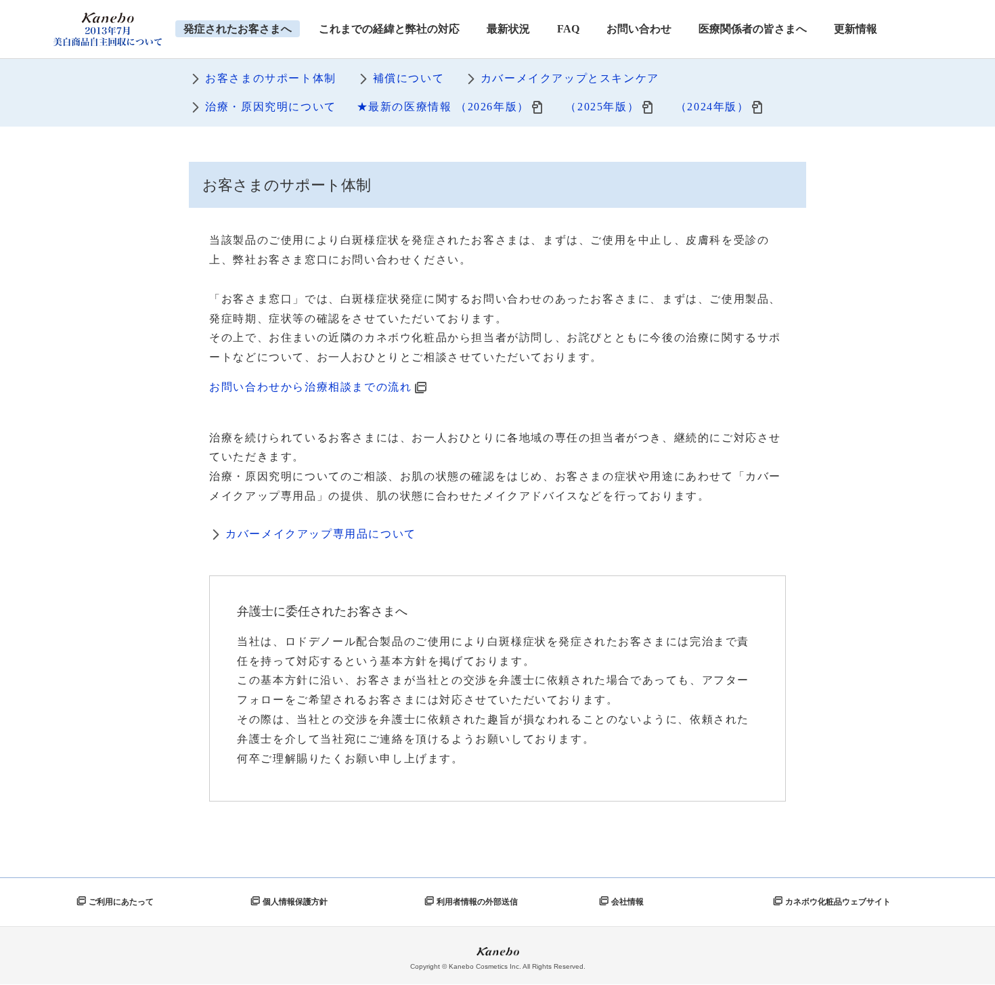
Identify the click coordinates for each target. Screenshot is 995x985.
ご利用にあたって (121, 901)
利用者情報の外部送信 (477, 901)
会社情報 (627, 901)
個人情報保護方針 (295, 901)
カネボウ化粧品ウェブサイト (838, 901)
